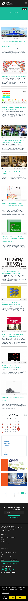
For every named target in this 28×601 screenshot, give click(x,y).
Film (5, 452)
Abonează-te (14, 517)
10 (17, 493)
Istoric (2, 546)
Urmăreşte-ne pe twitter (10, 563)
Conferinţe (6, 445)
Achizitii (2, 550)
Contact (2, 554)
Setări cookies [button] (5, 597)
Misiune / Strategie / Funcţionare (8, 537)
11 (19, 493)
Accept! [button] (21, 597)
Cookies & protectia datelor (6, 556)
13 (25, 493)
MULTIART (6, 454)
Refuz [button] (12, 597)
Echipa (2, 539)
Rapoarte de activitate (5, 543)
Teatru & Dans (7, 450)
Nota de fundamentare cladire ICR (8, 552)
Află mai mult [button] (5, 593)
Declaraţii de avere (5, 548)
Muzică (5, 447)
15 (5, 495)
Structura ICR (4, 541)
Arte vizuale (7, 443)
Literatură (6, 441)
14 (2, 495)
